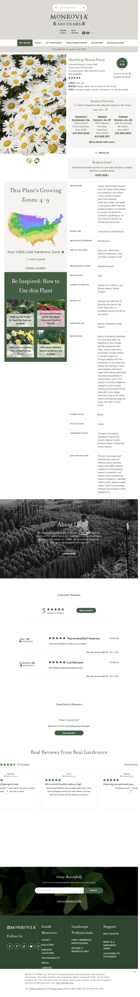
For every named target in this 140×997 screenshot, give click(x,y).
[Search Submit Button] (83, 7)
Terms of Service (37, 989)
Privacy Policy (56, 989)
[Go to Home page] (69, 20)
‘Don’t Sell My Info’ (65, 983)
